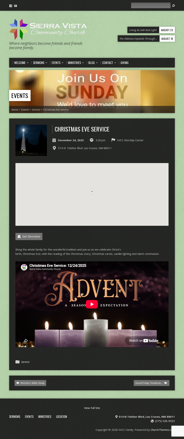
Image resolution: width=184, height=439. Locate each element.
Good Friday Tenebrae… (149, 383)
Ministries (44, 416)
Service (36, 109)
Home (14, 109)
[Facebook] (10, 5)
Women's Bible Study (32, 383)
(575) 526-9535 (165, 421)
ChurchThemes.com (163, 429)
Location (61, 416)
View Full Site (92, 408)
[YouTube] (15, 5)
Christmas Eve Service (56, 109)
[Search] (173, 5)
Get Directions (31, 236)
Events (19, 95)
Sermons (14, 416)
